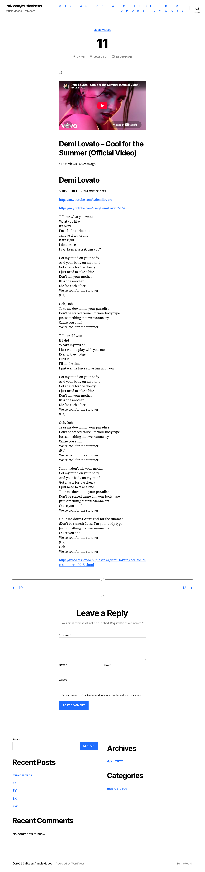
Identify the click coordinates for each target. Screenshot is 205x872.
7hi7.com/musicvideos (24, 6)
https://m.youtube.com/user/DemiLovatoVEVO (93, 208)
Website (63, 679)
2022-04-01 (100, 56)
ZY (14, 791)
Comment (65, 635)
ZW (15, 806)
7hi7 (82, 56)
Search (16, 739)
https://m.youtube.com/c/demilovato (85, 200)
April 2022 (115, 761)
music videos (102, 30)
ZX (14, 798)
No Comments (124, 56)
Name (63, 665)
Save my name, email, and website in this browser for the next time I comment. (101, 695)
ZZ (14, 783)
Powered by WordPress (70, 863)
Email (108, 665)
